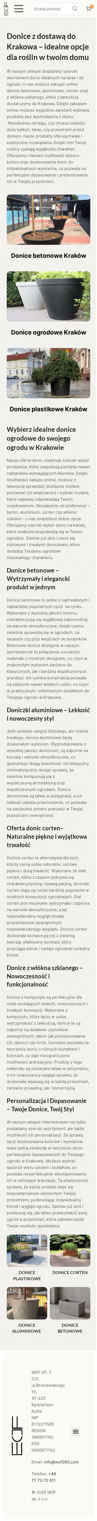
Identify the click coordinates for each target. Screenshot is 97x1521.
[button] (75, 1431)
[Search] (75, 8)
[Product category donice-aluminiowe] (27, 1312)
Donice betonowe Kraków (48, 255)
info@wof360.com (61, 1462)
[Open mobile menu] (19, 8)
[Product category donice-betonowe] (70, 1312)
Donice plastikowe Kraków (48, 409)
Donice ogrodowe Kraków (48, 332)
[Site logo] (6, 8)
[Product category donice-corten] (70, 1256)
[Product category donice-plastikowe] (27, 1259)
